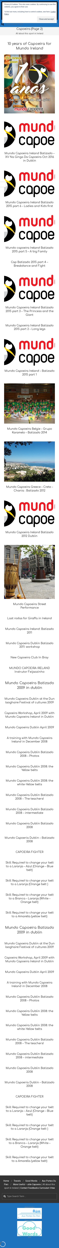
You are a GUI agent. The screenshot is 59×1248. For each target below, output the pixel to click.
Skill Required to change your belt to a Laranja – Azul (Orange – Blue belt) (29, 1111)
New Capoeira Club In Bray (29, 657)
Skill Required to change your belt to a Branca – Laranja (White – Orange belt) (29, 1143)
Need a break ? (29, 1207)
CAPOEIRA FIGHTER (29, 1096)
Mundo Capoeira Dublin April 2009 (29, 972)
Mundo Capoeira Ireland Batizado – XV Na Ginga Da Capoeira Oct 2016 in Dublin (29, 157)
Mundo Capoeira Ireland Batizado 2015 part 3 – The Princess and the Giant (29, 311)
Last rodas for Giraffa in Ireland (29, 618)
